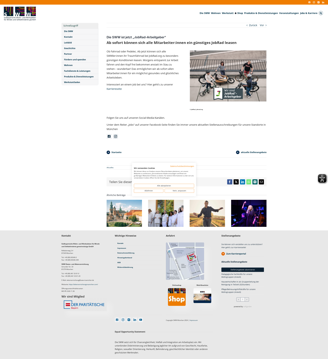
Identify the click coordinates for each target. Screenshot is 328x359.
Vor (262, 25)
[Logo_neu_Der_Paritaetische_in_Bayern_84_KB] (84, 299)
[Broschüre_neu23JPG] (202, 289)
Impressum (194, 320)
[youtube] (140, 320)
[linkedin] (134, 320)
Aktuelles (110, 167)
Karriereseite (114, 89)
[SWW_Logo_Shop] (177, 289)
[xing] (129, 320)
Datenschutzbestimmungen (182, 166)
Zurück (253, 25)
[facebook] (109, 136)
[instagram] (115, 136)
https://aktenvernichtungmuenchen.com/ (83, 284)
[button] (321, 13)
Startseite (116, 152)
